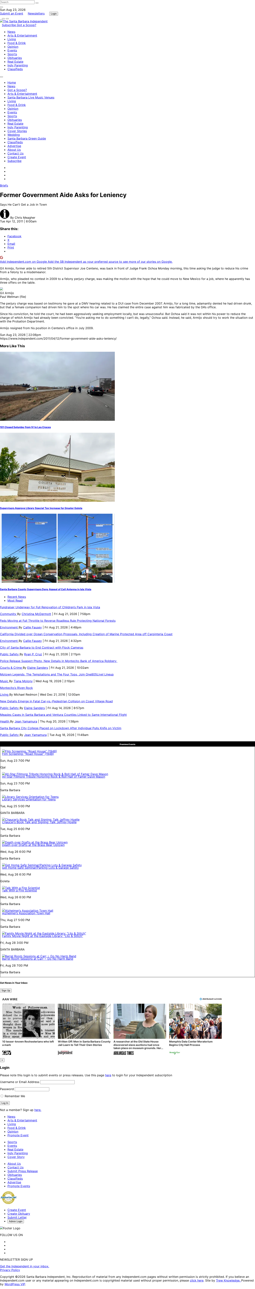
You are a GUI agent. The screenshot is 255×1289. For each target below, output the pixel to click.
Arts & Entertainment (22, 35)
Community (8, 614)
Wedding (13, 135)
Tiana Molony (23, 681)
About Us (14, 150)
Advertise (14, 146)
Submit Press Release (22, 1171)
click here (196, 1280)
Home (11, 82)
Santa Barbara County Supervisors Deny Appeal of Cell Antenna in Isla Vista (45, 589)
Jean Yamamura (26, 721)
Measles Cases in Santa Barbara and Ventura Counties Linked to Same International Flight (63, 715)
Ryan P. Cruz (33, 654)
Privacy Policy (10, 1270)
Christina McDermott (36, 614)
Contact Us (15, 153)
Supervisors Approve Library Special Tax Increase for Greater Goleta (41, 508)
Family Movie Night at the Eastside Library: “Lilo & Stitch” (42, 936)
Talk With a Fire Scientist (19, 890)
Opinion (12, 47)
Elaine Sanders (37, 668)
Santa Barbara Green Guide (26, 138)
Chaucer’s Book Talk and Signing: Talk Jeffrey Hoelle (39, 822)
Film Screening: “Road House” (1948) (28, 754)
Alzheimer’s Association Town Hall (26, 913)
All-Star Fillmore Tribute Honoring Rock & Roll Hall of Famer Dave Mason (53, 776)
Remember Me (14, 1096)
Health (5, 721)
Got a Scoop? (26, 25)
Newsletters (36, 13)
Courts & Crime (11, 668)
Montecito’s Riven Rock (16, 688)
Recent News (16, 597)
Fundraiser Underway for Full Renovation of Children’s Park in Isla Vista (50, 607)
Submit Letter (17, 1217)
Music (4, 681)
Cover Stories (17, 131)
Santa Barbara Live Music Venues (30, 97)
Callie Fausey (32, 627)
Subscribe (9, 25)
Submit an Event (11, 13)
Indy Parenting (17, 65)
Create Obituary (18, 1213)
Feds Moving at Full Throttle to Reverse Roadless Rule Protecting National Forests (58, 620)
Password (7, 1089)
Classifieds (15, 69)
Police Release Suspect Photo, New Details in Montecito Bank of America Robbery (58, 661)
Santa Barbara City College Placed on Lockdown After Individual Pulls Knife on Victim (60, 728)
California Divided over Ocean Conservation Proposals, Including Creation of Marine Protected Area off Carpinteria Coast (86, 634)
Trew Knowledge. (228, 1280)
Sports (12, 54)
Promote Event (18, 1135)
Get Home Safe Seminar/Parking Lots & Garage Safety (40, 868)
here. (37, 1110)
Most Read (15, 600)
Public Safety (10, 654)
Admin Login (15, 1221)
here (108, 1075)
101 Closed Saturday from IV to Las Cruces (25, 427)
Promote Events (18, 1186)
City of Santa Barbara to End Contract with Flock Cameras (41, 647)
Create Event (16, 157)
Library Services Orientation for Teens (29, 799)
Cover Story (16, 1157)
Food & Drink (16, 43)
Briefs (4, 185)
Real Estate (15, 61)
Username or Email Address (19, 1082)
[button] (28, 1029)
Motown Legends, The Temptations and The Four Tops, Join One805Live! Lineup (57, 674)
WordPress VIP (14, 1284)
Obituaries (14, 58)
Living (11, 39)
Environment (9, 627)
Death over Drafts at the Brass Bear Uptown (33, 845)
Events (12, 50)
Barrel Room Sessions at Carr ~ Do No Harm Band (37, 959)
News (11, 32)
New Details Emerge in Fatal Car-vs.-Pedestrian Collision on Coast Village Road (56, 701)
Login (54, 13)
